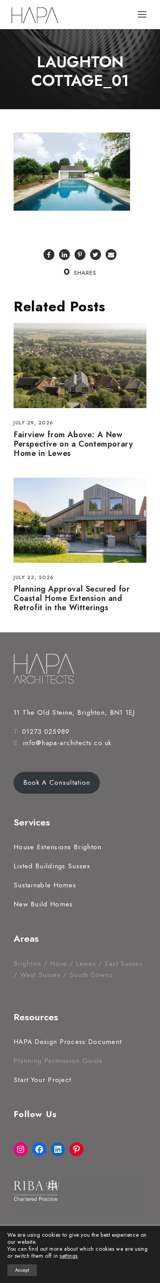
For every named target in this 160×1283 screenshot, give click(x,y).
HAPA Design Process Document (68, 1041)
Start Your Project (42, 1079)
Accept (22, 1270)
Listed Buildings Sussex (52, 866)
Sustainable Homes (45, 885)
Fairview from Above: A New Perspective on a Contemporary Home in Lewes (73, 444)
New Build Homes (43, 904)
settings (69, 1255)
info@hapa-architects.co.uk (67, 742)
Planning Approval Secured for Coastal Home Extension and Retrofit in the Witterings (72, 598)
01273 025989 (46, 731)
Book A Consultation (56, 782)
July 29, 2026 (34, 422)
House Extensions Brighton (58, 847)
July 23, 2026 (34, 577)
